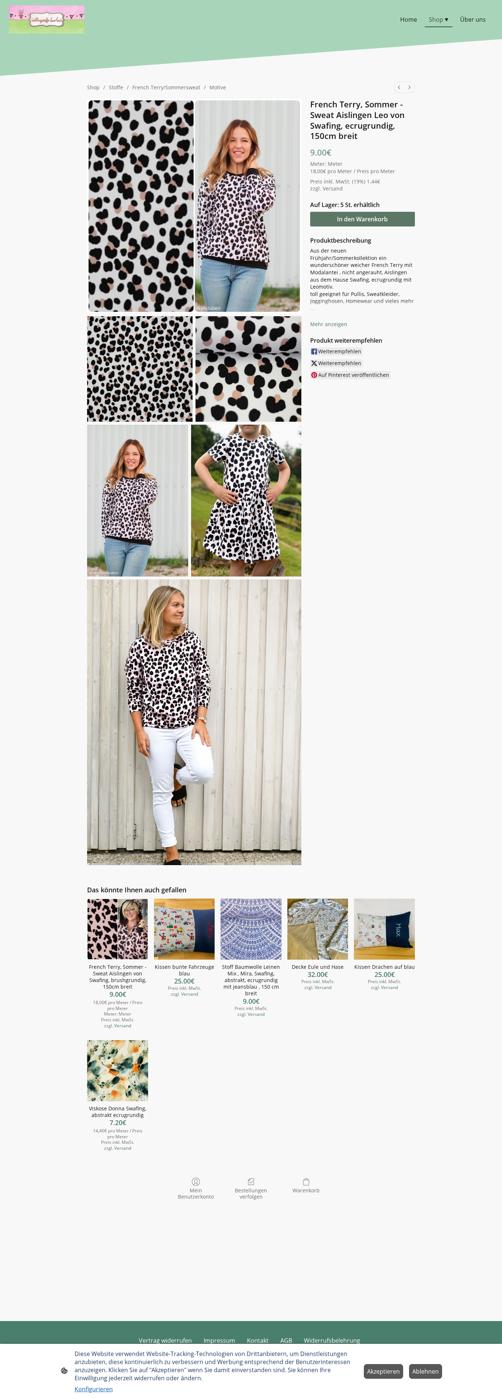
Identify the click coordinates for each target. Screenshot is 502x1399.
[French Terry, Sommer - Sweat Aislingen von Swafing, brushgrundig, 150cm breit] (117, 929)
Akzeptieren (383, 1371)
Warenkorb (306, 1190)
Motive (217, 87)
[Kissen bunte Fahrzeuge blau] (184, 929)
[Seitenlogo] (47, 19)
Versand (333, 188)
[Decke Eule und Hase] (317, 929)
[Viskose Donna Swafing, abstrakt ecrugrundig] (117, 1070)
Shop (93, 87)
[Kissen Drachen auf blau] (384, 929)
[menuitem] (399, 87)
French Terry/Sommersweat (166, 87)
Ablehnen (425, 1371)
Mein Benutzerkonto (196, 1193)
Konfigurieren (94, 1389)
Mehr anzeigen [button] (328, 324)
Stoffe (116, 87)
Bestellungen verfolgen (251, 1193)
